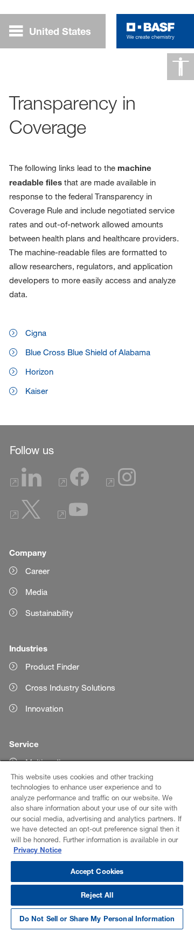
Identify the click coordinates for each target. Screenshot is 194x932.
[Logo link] (150, 31)
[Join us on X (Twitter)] (25, 515)
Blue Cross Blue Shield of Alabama (87, 352)
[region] (97, 846)
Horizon (39, 372)
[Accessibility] (180, 66)
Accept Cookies (97, 871)
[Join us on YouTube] (72, 515)
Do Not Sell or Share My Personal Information (97, 918)
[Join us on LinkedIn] (26, 483)
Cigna (35, 333)
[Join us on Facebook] (73, 483)
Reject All (97, 895)
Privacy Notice (37, 849)
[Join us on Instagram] (121, 483)
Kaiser (36, 391)
